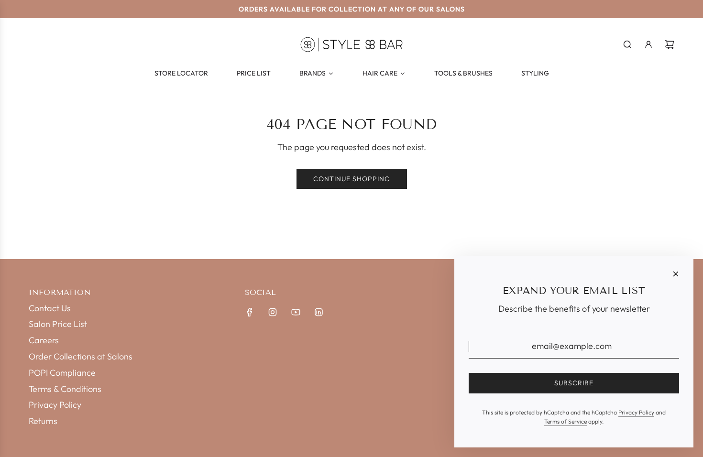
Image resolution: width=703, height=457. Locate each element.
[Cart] (669, 44)
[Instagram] (272, 312)
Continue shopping (351, 178)
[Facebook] (249, 312)
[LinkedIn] (318, 312)
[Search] (627, 44)
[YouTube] (295, 312)
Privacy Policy (636, 412)
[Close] (675, 273)
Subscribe (573, 383)
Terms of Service (565, 421)
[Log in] (648, 44)
